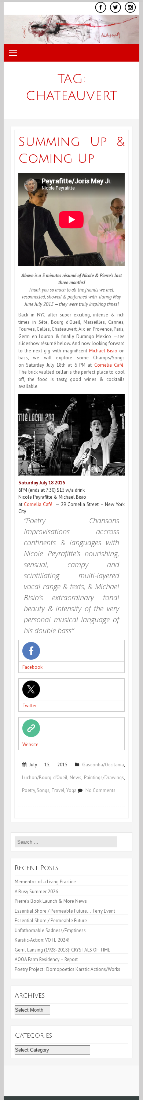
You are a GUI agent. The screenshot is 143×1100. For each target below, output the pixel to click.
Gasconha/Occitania (103, 765)
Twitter (29, 706)
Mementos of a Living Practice (45, 882)
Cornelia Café (109, 365)
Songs (43, 790)
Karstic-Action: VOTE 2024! (42, 940)
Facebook (32, 667)
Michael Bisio (103, 351)
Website (30, 744)
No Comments (100, 790)
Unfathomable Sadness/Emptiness (50, 930)
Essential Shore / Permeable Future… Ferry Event (65, 911)
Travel (58, 790)
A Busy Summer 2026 (36, 891)
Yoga (71, 790)
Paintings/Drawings (104, 777)
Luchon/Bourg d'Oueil (44, 777)
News (75, 777)
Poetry (28, 790)
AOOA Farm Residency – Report (46, 959)
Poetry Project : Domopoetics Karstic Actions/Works (67, 969)
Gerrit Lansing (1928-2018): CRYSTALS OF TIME (62, 950)
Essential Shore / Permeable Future (51, 920)
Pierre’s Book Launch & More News (51, 901)
